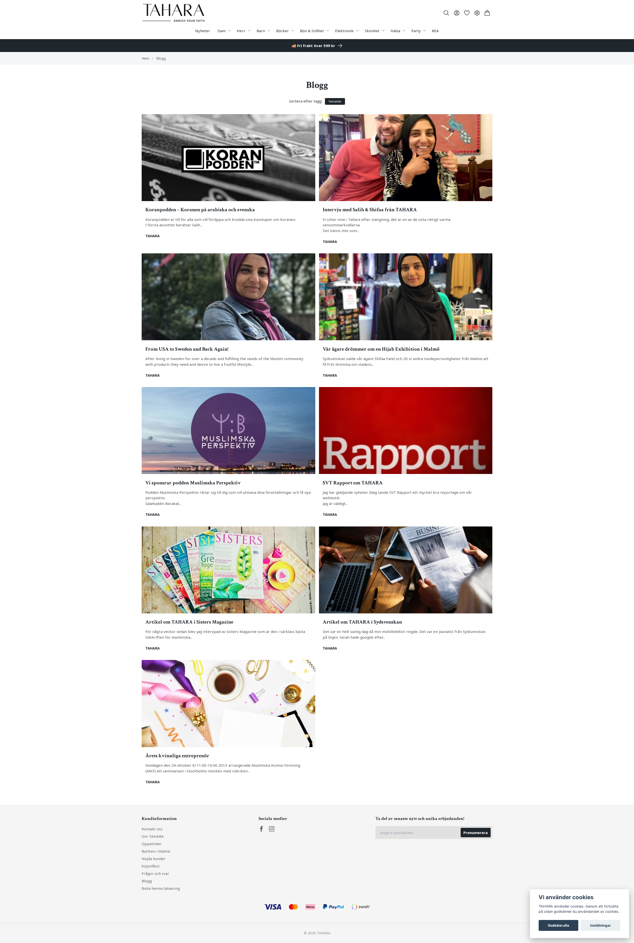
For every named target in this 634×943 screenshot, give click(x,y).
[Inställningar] (477, 13)
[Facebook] (261, 829)
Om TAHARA (153, 836)
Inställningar (600, 925)
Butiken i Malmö (156, 851)
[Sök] (446, 13)
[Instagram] (272, 829)
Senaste (335, 101)
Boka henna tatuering (161, 888)
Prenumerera (475, 832)
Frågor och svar (155, 873)
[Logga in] (456, 13)
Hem (145, 58)
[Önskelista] (467, 13)
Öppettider (152, 843)
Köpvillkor (151, 866)
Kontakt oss (152, 828)
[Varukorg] (487, 13)
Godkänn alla (558, 925)
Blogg (147, 880)
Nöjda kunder (154, 858)
